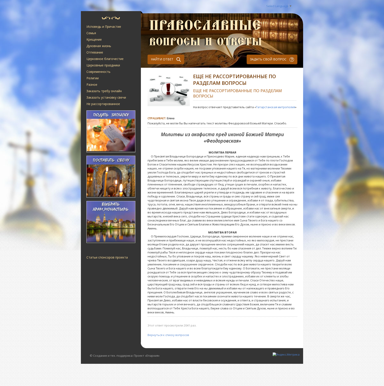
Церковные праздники (103, 65)
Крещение (94, 39)
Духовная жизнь (98, 46)
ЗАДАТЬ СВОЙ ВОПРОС (268, 59)
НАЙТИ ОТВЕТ (162, 59)
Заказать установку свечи (106, 97)
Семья (91, 33)
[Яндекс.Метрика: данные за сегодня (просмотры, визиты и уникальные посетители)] (286, 354)
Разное (91, 84)
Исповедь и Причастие (103, 26)
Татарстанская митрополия (275, 107)
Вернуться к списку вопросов (168, 335)
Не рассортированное (103, 104)
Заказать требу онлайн (104, 91)
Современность (98, 72)
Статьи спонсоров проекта (107, 257)
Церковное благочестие (105, 59)
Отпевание (94, 52)
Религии (92, 78)
